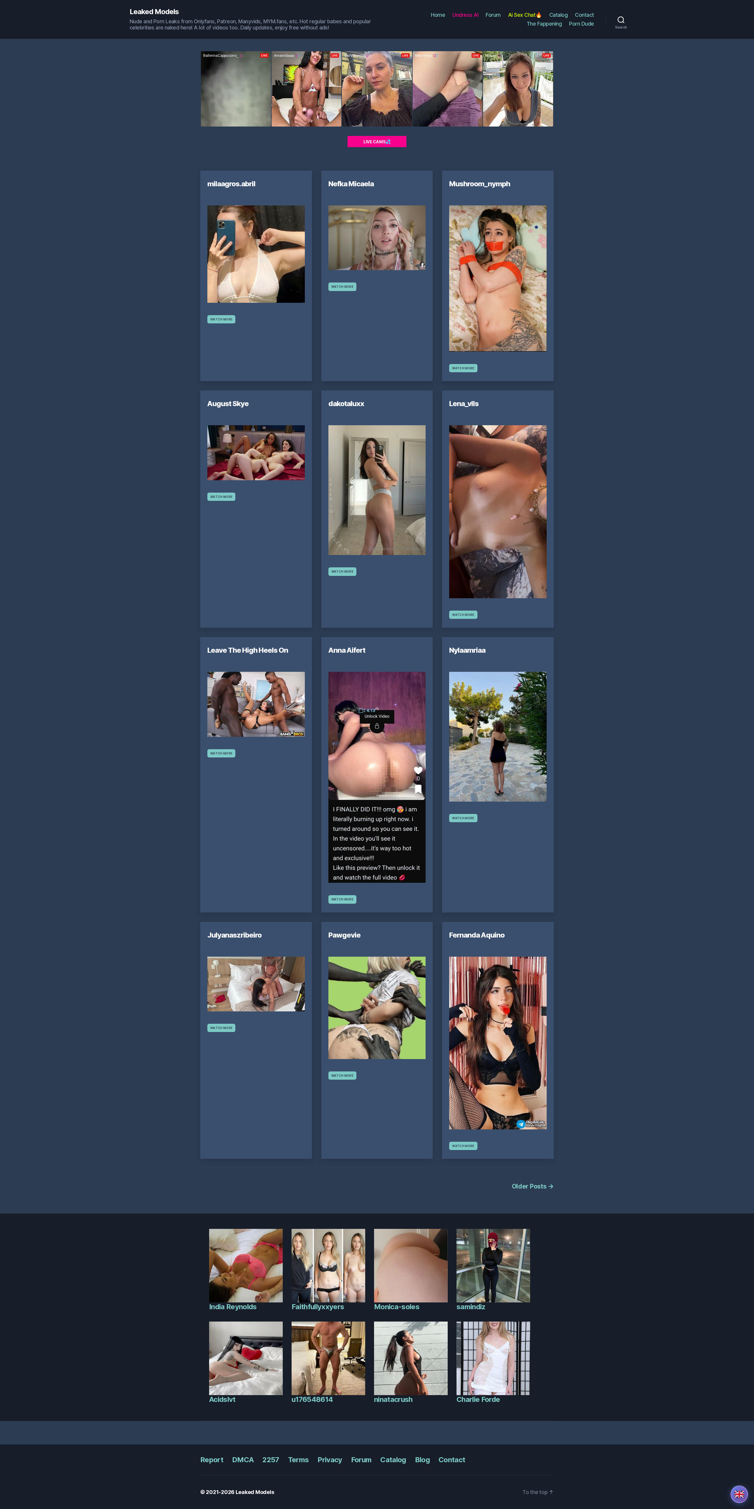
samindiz (471, 1306)
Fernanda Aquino (477, 935)
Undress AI (465, 15)
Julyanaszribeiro (234, 935)
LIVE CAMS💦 (377, 141)
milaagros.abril (231, 184)
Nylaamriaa (467, 650)
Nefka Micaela (351, 184)
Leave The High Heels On (247, 650)
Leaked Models (154, 11)
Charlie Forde (478, 1399)
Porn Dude (581, 24)
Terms (298, 1459)
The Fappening (544, 24)
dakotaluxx (346, 403)
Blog (422, 1459)
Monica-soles (396, 1306)
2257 (270, 1459)
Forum (493, 15)
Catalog (558, 15)
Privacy (330, 1459)
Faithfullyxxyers (318, 1306)
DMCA (243, 1459)
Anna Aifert (346, 650)
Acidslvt (222, 1399)
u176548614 (312, 1399)
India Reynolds (233, 1306)
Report (211, 1459)
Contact (584, 15)
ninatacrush (393, 1399)
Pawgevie (344, 935)
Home (438, 15)
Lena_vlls (464, 403)
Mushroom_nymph (479, 184)
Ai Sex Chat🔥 (525, 15)
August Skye (228, 403)
